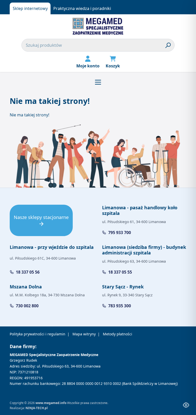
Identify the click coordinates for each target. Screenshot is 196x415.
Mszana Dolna (26, 287)
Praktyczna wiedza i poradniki (82, 8)
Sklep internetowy (30, 8)
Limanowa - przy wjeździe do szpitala (52, 247)
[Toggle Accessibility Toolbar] (186, 405)
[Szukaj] (168, 45)
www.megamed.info (50, 403)
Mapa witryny (84, 334)
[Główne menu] (98, 82)
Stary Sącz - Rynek (123, 287)
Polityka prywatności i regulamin (37, 334)
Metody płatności (117, 334)
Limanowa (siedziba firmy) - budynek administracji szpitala (144, 250)
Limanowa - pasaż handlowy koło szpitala (139, 210)
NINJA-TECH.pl (37, 408)
